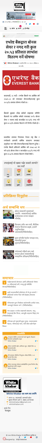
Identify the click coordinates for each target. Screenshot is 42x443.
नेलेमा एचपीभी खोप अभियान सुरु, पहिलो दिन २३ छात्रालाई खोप (22, 347)
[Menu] (5, 28)
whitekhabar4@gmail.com (20, 402)
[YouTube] (34, 24)
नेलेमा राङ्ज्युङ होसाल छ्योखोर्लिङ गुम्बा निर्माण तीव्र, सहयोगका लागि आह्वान (23, 365)
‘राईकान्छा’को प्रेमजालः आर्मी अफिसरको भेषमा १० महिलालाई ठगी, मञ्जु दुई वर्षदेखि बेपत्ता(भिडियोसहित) (20, 284)
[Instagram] (38, 24)
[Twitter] (30, 24)
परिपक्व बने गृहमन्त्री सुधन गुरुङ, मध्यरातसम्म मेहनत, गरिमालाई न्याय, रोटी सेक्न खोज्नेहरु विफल (19, 323)
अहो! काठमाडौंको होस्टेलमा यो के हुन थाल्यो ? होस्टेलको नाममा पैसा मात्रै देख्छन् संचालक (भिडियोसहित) (19, 294)
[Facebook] (26, 24)
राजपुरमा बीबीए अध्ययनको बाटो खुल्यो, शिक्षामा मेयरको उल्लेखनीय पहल (21, 338)
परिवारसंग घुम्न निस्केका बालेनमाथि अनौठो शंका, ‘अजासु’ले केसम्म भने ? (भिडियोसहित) (23, 304)
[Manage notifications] (4, 438)
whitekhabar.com (16, 404)
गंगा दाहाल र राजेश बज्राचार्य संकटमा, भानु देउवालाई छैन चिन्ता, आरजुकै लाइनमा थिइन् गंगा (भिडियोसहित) (20, 313)
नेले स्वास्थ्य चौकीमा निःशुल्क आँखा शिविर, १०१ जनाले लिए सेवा (21, 356)
